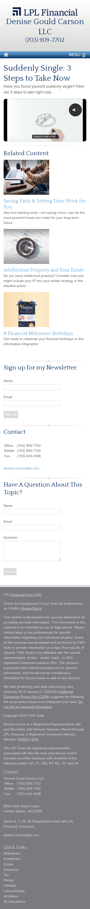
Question (10, 537)
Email (8, 397)
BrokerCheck (32, 608)
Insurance (11, 869)
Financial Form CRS (25, 595)
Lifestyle (10, 885)
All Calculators (14, 901)
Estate (8, 864)
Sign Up (11, 414)
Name (8, 381)
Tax (6, 875)
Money (9, 880)
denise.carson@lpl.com (21, 468)
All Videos (11, 896)
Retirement (12, 853)
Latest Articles (14, 891)
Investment (12, 859)
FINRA (22, 739)
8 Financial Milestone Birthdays (38, 333)
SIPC (35, 739)
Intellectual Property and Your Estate (44, 270)
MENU (74, 55)
